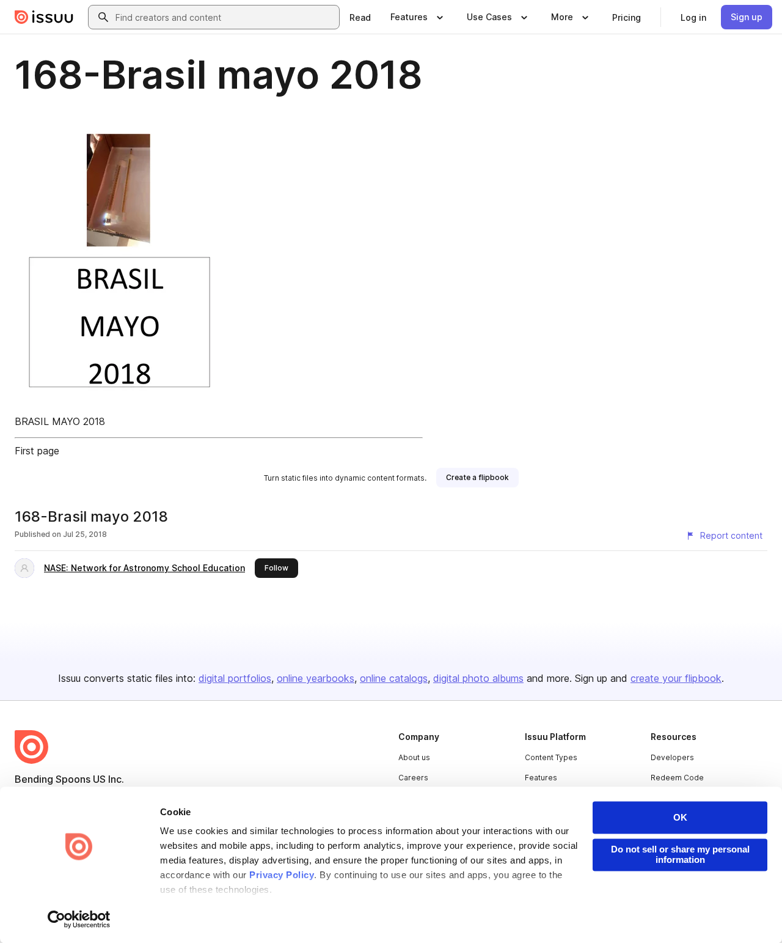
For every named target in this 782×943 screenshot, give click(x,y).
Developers (672, 757)
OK (680, 817)
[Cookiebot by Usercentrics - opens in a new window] (79, 919)
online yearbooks (315, 678)
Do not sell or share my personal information (680, 854)
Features (541, 777)
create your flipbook (676, 678)
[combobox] (224, 17)
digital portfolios (235, 678)
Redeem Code (677, 777)
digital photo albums (478, 678)
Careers (413, 777)
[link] (360, 17)
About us (414, 757)
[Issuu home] (44, 17)
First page (37, 451)
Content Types (551, 757)
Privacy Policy (281, 875)
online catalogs (394, 678)
